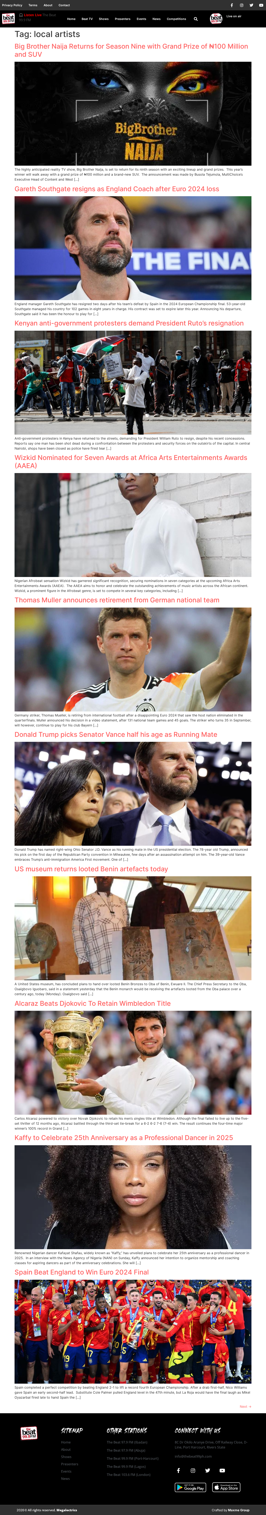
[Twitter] (251, 5)
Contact (64, 5)
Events (141, 19)
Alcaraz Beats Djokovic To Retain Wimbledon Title (93, 1003)
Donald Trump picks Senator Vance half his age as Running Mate (116, 734)
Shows (104, 19)
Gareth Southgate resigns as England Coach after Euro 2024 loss (117, 189)
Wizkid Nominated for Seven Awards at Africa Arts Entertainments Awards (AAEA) (131, 462)
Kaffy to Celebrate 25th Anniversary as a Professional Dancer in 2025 (124, 1138)
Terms (32, 5)
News (157, 19)
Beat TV (87, 19)
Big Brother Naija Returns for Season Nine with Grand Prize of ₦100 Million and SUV (131, 50)
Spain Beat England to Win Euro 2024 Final (82, 1272)
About (48, 5)
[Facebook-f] (232, 5)
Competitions (176, 19)
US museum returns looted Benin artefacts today (91, 869)
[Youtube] (261, 5)
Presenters (123, 19)
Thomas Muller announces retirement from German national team (117, 600)
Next (245, 1406)
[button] (195, 19)
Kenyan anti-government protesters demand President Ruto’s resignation (129, 323)
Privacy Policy (12, 5)
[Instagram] (242, 5)
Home (71, 19)
